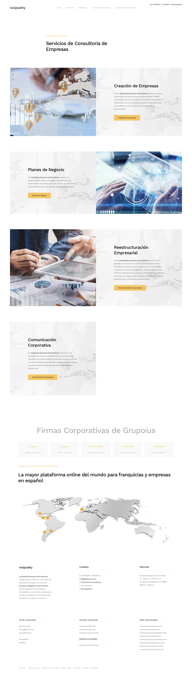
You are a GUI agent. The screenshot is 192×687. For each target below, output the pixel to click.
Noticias (94, 668)
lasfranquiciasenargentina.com (153, 633)
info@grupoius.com (87, 579)
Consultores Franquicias (125, 8)
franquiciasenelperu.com (150, 636)
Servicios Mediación (159, 452)
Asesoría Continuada (64, 452)
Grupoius (33, 446)
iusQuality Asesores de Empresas (45, 177)
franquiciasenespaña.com (151, 626)
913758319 (85, 576)
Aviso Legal (66, 668)
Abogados (83, 8)
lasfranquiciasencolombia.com (153, 639)
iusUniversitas (127, 446)
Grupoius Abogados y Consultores (33, 586)
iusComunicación (96, 446)
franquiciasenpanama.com (151, 646)
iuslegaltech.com (26, 629)
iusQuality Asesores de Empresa (134, 93)
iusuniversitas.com (87, 626)
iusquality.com (25, 633)
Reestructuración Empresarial (130, 288)
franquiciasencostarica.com (152, 649)
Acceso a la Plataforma (89, 645)
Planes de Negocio (39, 195)
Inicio (59, 8)
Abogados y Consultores (33, 452)
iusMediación (159, 446)
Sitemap (76, 668)
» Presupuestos (85, 589)
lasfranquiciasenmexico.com (152, 643)
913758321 (156, 4)
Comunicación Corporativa (42, 377)
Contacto (165, 4)
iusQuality (18, 8)
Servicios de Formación (127, 452)
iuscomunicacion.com (88, 633)
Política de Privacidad (50, 668)
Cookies (85, 668)
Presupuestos (176, 4)
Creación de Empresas (127, 118)
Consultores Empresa (101, 8)
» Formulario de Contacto (90, 582)
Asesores (70, 8)
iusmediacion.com (87, 629)
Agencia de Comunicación (96, 452)
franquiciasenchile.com (150, 629)
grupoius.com (25, 626)
